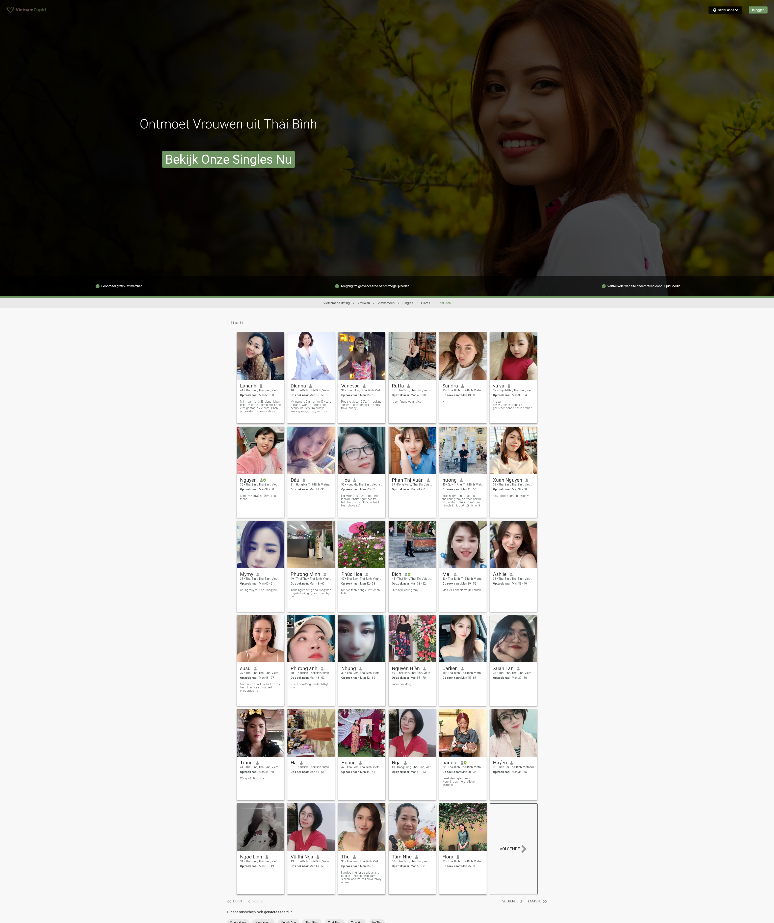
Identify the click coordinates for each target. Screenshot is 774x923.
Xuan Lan (503, 668)
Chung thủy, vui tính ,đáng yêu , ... (260, 590)
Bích (396, 574)
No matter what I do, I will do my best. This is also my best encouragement (260, 687)
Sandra (450, 386)
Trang (246, 762)
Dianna (298, 386)
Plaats (425, 303)
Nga (396, 762)
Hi (443, 401)
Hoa (345, 480)
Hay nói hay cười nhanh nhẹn (511, 495)
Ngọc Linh (251, 857)
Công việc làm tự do (252, 778)
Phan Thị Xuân (408, 480)
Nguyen (248, 480)
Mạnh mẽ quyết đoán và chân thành (258, 497)
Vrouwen (364, 303)
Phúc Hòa (351, 574)
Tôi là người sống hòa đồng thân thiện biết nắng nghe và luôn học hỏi (311, 593)
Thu (345, 857)
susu (245, 668)
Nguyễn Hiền (406, 668)
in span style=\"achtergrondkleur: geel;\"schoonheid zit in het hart (512, 405)
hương (449, 480)
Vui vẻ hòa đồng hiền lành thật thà (309, 686)
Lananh (248, 386)
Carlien (450, 668)
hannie (449, 762)
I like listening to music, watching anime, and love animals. (458, 781)
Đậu (295, 480)
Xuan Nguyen (507, 480)
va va (498, 386)
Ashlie (500, 574)
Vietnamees (386, 303)
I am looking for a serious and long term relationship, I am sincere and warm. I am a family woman (361, 877)
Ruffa (398, 386)
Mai (446, 574)
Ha (294, 762)
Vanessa (350, 386)
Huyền (500, 762)
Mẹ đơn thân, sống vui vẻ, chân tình (360, 591)
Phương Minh (305, 574)
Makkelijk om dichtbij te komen (461, 590)
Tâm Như (402, 857)
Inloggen (758, 10)
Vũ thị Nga (302, 857)
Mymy (246, 574)
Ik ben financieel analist (406, 401)
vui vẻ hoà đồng (402, 684)
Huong (348, 762)
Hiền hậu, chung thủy (405, 590)
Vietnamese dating (336, 303)
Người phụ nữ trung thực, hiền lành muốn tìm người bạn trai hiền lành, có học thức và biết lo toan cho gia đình (361, 500)
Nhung (348, 668)
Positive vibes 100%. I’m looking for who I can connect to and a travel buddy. (361, 405)
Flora (447, 857)
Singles (408, 303)
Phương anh (304, 668)
